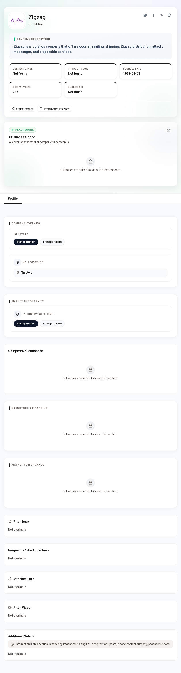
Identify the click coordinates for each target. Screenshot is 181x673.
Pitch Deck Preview (57, 108)
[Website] (169, 15)
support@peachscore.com (153, 644)
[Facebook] (153, 15)
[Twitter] (145, 15)
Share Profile (24, 108)
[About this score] (168, 130)
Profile (13, 198)
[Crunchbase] (161, 15)
